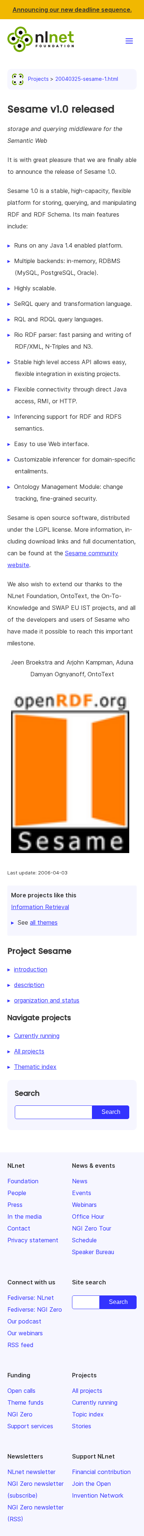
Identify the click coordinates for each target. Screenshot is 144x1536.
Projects (38, 79)
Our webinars (25, 1333)
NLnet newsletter (31, 1471)
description (29, 984)
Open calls (21, 1390)
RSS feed (20, 1345)
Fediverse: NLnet (30, 1297)
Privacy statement (32, 1240)
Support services (30, 1426)
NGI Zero (19, 1414)
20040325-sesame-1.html (86, 79)
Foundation (22, 1181)
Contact (18, 1228)
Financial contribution (101, 1471)
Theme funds (25, 1402)
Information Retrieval (40, 907)
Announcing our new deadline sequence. (72, 9)
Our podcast (24, 1321)
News (80, 1181)
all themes (44, 922)
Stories (81, 1426)
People (16, 1193)
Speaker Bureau (93, 1252)
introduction (30, 969)
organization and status (46, 1000)
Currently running (36, 1035)
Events (81, 1193)
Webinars (84, 1204)
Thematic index (35, 1066)
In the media (24, 1216)
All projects (29, 1051)
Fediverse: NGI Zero (34, 1309)
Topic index (88, 1414)
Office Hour (88, 1216)
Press (15, 1204)
